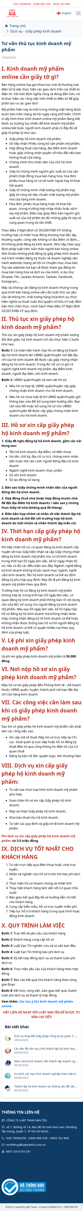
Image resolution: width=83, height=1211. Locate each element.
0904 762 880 (61, 4)
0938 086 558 (41, 4)
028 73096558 (22, 4)
